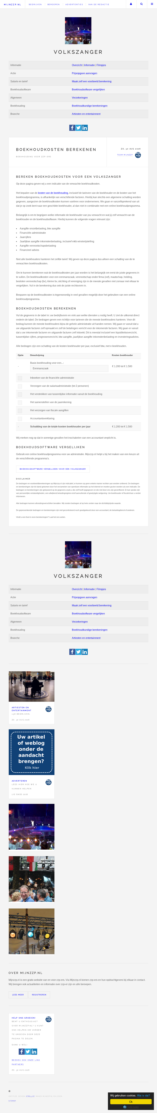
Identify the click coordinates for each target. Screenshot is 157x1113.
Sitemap (12, 1101)
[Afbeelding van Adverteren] (31, 752)
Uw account (131, 4)
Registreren (39, 995)
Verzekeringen (80, 97)
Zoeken (141, 4)
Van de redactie (98, 4)
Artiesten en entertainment (86, 114)
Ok (131, 1101)
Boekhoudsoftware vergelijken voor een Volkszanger (53, 469)
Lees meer (18, 995)
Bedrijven (35, 4)
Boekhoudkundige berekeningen (89, 105)
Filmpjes (101, 65)
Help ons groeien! (24, 1018)
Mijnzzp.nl (12, 4)
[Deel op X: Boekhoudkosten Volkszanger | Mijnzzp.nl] (79, 130)
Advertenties (74, 4)
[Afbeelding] (31, 827)
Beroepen (54, 4)
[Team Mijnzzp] (48, 709)
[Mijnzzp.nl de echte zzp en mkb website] (78, 30)
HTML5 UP (30, 1096)
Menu (152, 4)
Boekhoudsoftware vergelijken (88, 89)
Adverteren (19, 781)
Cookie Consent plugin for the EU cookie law (131, 1107)
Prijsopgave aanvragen (84, 73)
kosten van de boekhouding (53, 193)
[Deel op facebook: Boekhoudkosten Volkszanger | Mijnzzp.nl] (72, 130)
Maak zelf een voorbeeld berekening (91, 81)
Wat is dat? (143, 1095)
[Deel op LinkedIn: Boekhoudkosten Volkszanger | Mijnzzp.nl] (85, 130)
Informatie (89, 65)
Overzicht (77, 65)
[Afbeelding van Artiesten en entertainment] (31, 687)
